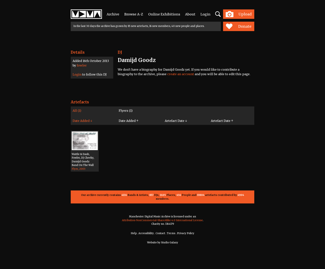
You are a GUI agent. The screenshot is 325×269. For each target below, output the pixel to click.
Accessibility (146, 233)
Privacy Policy (185, 233)
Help (134, 233)
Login (205, 14)
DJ (120, 52)
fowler (82, 65)
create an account (180, 74)
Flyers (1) (126, 110)
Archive (113, 14)
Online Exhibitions (164, 14)
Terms (171, 233)
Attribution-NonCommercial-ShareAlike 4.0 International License (162, 220)
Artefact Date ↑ (222, 121)
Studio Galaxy (169, 242)
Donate (244, 26)
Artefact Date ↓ (176, 121)
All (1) (77, 110)
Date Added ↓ (82, 121)
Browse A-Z (133, 14)
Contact (160, 233)
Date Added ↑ (128, 121)
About (190, 14)
